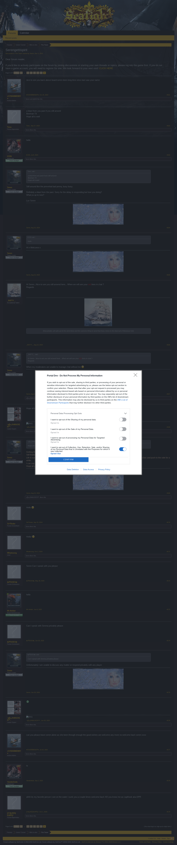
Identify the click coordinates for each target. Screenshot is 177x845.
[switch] (122, 419)
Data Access (88, 469)
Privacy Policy (104, 469)
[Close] (136, 375)
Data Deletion (73, 469)
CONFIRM (68, 460)
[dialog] (88, 422)
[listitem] (88, 413)
